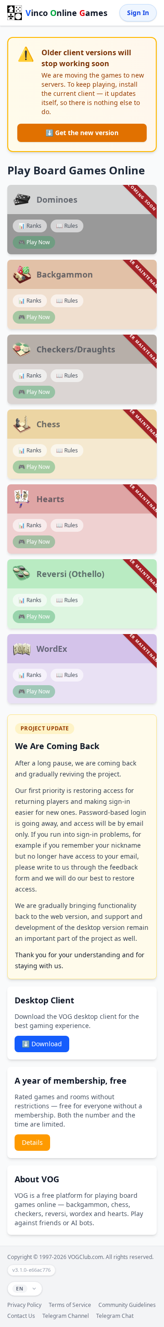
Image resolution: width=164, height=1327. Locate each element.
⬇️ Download (42, 1043)
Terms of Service (70, 1305)
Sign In (138, 12)
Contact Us (21, 1316)
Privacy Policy (24, 1305)
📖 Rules (67, 226)
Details (32, 1142)
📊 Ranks (29, 226)
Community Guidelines (127, 1305)
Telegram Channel (65, 1316)
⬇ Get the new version (82, 132)
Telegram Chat (114, 1316)
